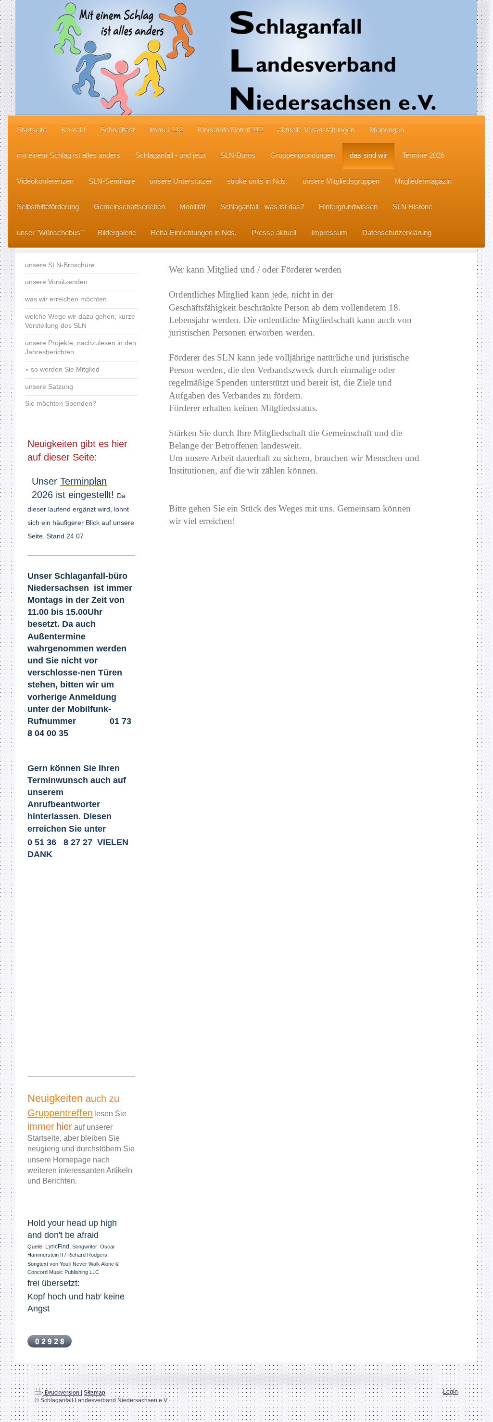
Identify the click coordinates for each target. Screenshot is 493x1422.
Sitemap (94, 1392)
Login (450, 1391)
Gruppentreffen (60, 1113)
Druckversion (62, 1392)
